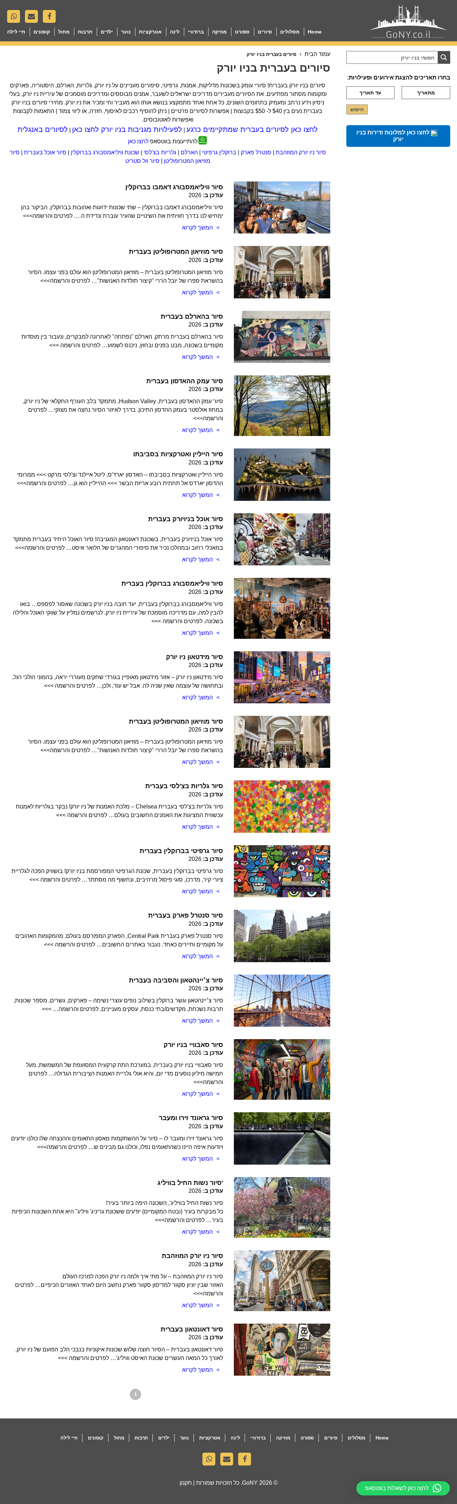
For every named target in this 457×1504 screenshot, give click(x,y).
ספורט (242, 32)
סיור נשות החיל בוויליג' (190, 1182)
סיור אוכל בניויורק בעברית (185, 519)
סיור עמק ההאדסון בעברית (184, 381)
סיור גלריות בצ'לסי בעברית (184, 786)
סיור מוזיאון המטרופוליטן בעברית (176, 251)
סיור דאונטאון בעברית (192, 1329)
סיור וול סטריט (142, 161)
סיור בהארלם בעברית (192, 316)
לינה (175, 32)
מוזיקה (219, 32)
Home (315, 32)
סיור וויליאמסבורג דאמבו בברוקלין (174, 187)
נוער (126, 32)
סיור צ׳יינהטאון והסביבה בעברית (176, 980)
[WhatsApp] (15, 18)
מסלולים (290, 32)
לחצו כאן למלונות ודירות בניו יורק (393, 135)
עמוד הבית (317, 54)
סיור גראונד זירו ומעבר (191, 1117)
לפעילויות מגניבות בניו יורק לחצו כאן (127, 129)
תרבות (85, 32)
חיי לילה (16, 32)
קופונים (42, 32)
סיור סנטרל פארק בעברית (185, 915)
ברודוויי (196, 32)
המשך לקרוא (197, 228)
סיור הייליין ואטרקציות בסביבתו (178, 454)
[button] (403, 1488)
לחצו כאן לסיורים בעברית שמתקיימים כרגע (252, 129)
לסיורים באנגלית (42, 129)
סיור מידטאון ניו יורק (194, 657)
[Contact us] (33, 18)
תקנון (186, 1483)
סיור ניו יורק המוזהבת (301, 152)
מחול (64, 32)
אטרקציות (150, 32)
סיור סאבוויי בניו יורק (193, 1044)
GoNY (250, 1483)
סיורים (265, 32)
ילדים (107, 32)
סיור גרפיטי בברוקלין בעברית (181, 850)
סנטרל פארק (256, 152)
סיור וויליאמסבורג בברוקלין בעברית (172, 583)
